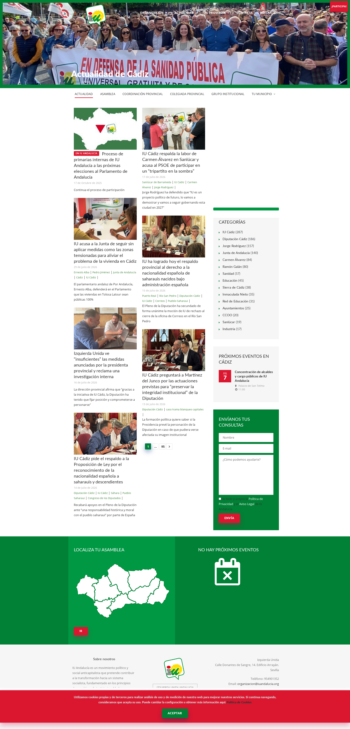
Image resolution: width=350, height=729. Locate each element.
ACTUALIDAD (184, 13)
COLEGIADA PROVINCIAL (187, 94)
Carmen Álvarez (234, 260)
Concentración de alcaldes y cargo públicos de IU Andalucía (254, 377)
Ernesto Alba (81, 272)
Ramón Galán (232, 267)
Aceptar (175, 713)
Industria (229, 329)
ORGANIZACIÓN (152, 13)
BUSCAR (266, 13)
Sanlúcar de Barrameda (156, 182)
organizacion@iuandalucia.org (258, 684)
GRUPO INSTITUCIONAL (227, 94)
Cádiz (79, 277)
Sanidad (228, 273)
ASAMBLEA (107, 94)
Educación (230, 280)
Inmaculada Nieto (235, 294)
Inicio (75, 82)
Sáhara (115, 493)
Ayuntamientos (233, 308)
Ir (80, 631)
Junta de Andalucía (124, 272)
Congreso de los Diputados (104, 498)
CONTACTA (244, 13)
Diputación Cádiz (84, 493)
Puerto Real (149, 295)
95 (163, 447)
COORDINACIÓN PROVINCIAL (142, 94)
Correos (160, 301)
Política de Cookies (239, 702)
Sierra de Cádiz (233, 287)
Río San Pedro (167, 295)
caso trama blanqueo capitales (185, 409)
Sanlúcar (229, 322)
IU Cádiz (91, 277)
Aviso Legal (246, 504)
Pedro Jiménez (101, 272)
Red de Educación (235, 301)
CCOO (227, 315)
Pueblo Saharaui (178, 301)
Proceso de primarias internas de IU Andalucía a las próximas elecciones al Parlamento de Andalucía (100, 166)
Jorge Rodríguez (164, 187)
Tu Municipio (262, 94)
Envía (229, 518)
